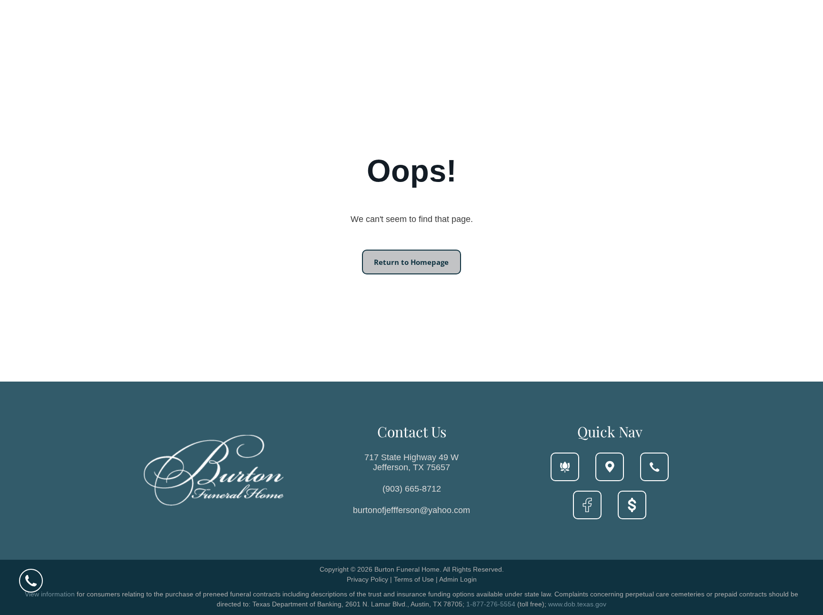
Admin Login (458, 579)
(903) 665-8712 (411, 489)
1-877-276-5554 (490, 604)
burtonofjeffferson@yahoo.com (411, 510)
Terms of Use (414, 579)
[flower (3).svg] (565, 472)
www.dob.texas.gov (577, 604)
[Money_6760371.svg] (632, 510)
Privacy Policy (367, 579)
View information (50, 594)
